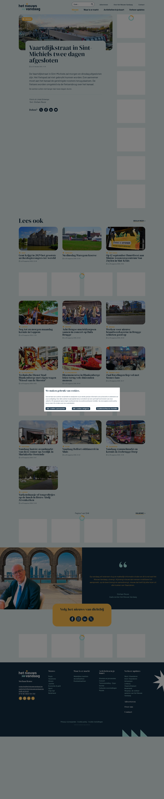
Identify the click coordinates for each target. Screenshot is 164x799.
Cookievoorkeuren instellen (107, 408)
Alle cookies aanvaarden (56, 408)
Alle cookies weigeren (81, 408)
